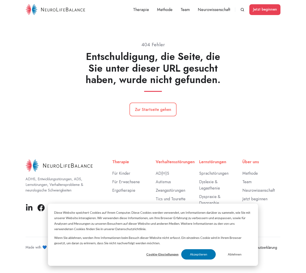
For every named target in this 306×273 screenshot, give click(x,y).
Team (185, 10)
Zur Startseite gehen (153, 109)
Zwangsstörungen (170, 190)
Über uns (250, 162)
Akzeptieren (198, 254)
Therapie (120, 162)
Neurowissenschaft (214, 10)
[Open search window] (242, 9)
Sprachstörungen (213, 173)
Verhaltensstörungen (175, 162)
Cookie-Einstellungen (162, 254)
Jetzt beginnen (265, 9)
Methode (164, 10)
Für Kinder (121, 173)
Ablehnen (234, 254)
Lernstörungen (212, 162)
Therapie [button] (141, 10)
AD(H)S (162, 173)
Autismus (163, 182)
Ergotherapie (123, 190)
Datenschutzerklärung (260, 247)
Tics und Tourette (170, 199)
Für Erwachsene (126, 182)
